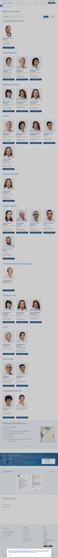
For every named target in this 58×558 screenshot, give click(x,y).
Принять (10, 554)
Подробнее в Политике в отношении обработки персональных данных (19, 551)
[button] (1, 6)
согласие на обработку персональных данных (23, 550)
